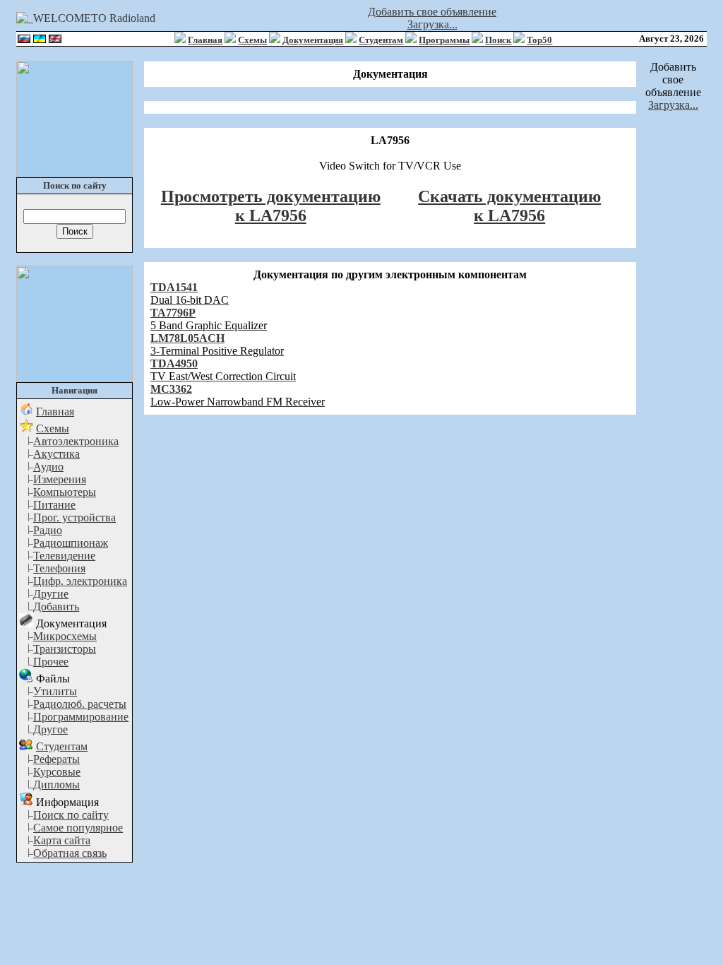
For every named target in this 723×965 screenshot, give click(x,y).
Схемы (252, 40)
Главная (205, 40)
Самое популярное (78, 828)
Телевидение (64, 556)
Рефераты (56, 759)
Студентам (381, 40)
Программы (444, 40)
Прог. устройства (74, 517)
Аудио (48, 467)
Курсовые (56, 772)
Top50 (539, 40)
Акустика (56, 454)
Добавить (56, 606)
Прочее (50, 662)
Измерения (59, 479)
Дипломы (56, 784)
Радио (47, 530)
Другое (50, 729)
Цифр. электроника (80, 581)
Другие (50, 594)
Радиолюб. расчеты (79, 704)
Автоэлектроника (76, 441)
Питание (54, 505)
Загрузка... (432, 24)
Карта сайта (61, 840)
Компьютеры (64, 492)
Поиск (498, 40)
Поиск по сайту (71, 815)
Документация (312, 40)
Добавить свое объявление (432, 12)
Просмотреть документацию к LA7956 (271, 206)
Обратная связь (70, 853)
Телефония (59, 568)
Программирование (81, 717)
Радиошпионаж (70, 543)
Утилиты (55, 691)
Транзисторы (64, 649)
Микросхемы (65, 636)
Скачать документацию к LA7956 (509, 206)
